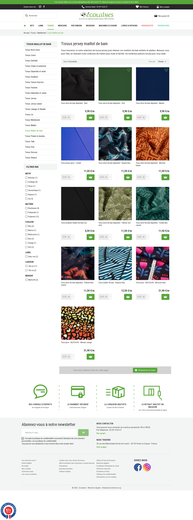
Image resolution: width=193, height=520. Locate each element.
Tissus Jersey (30, 98)
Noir (31, 239)
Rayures (32, 194)
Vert (31, 247)
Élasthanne (33, 208)
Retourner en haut (146, 370)
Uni (30, 199)
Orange (32, 243)
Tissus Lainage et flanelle (35, 109)
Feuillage (32, 182)
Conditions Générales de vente (107, 466)
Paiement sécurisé (103, 469)
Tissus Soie (29, 147)
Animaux (32, 178)
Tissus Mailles (30, 125)
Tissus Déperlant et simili (35, 71)
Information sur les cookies (106, 477)
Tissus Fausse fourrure (34, 82)
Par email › (101, 433)
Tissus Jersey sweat (33, 104)
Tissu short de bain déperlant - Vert (111, 103)
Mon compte (26, 469)
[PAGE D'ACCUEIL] (25, 26)
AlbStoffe (33, 280)
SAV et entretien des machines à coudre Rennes (77, 463)
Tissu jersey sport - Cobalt (71, 163)
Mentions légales (102, 463)
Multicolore (33, 234)
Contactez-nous (27, 471)
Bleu (31, 226)
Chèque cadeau (65, 471)
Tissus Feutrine (31, 87)
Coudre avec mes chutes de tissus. (72, 460)
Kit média (25, 466)
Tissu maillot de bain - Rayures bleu (111, 282)
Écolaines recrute (102, 471)
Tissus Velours (31, 157)
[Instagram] (40, 7)
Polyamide (33, 212)
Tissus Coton (30, 55)
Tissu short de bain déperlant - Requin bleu (114, 163)
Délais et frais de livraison (105, 460)
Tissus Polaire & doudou (35, 136)
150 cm (32, 270)
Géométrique (34, 190)
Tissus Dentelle (31, 60)
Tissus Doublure (31, 77)
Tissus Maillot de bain (34, 130)
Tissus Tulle (30, 141)
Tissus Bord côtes (32, 50)
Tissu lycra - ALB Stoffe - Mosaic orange (76, 342)
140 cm (32, 266)
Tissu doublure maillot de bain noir (74, 223)
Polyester (33, 216)
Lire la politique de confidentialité (44, 441)
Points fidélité (27, 463)
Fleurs (31, 186)
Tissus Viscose (31, 152)
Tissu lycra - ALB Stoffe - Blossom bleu (151, 282)
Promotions (63, 466)
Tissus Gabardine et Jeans (35, 93)
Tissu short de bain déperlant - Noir (74, 103)
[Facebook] (44, 6)
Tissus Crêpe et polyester (35, 66)
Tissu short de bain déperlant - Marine (150, 103)
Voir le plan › (101, 447)
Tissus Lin (29, 114)
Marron (32, 230)
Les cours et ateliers (29, 474)
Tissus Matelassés (32, 120)
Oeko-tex (33, 256)
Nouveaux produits (66, 469)
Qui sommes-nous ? (29, 460)
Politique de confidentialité (106, 474)
